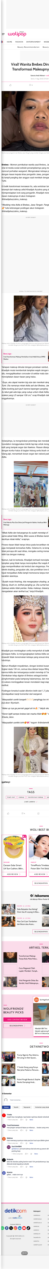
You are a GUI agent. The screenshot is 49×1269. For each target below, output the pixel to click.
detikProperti (38, 1245)
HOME (9, 42)
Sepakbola (37, 1237)
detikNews (37, 1215)
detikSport (37, 1234)
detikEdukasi (38, 1219)
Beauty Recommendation (29, 47)
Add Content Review (17, 1020)
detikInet (36, 1226)
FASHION (19, 42)
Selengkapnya (16, 1026)
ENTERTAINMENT (33, 42)
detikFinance (38, 1222)
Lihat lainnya (29, 802)
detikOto (36, 1241)
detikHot (36, 1230)
